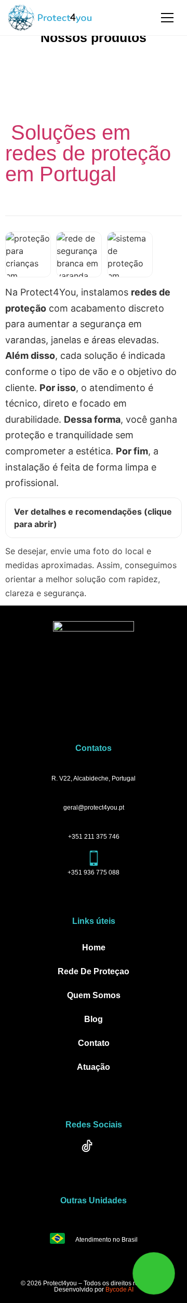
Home (93, 947)
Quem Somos (94, 995)
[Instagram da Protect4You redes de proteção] (122, 1152)
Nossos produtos (93, 37)
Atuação (93, 1067)
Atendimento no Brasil (106, 1239)
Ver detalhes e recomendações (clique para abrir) (93, 517)
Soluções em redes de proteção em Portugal (88, 153)
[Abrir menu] (167, 17)
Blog (93, 1019)
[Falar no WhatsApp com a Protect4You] (154, 1273)
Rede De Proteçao (93, 971)
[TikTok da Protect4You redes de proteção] (93, 1152)
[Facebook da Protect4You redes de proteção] (65, 1152)
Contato (94, 1043)
